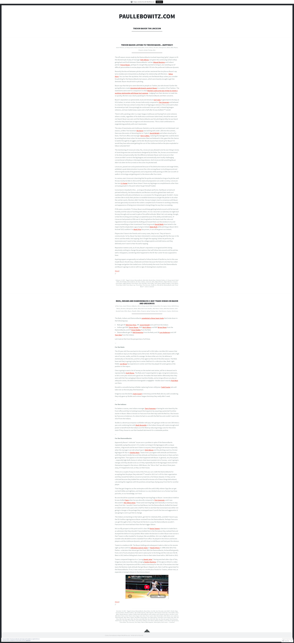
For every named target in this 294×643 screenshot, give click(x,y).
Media (168, 47)
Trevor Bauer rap (130, 285)
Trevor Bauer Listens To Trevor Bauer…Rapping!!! (147, 45)
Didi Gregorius (138, 332)
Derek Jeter (148, 559)
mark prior (148, 282)
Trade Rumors (162, 311)
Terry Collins (144, 136)
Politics (138, 311)
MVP (165, 308)
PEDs (125, 311)
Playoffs (134, 311)
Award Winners (120, 47)
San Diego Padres (152, 617)
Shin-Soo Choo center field (137, 619)
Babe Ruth (153, 227)
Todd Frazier (165, 387)
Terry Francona (150, 408)
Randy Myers (155, 548)
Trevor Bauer (125, 65)
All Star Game (118, 306)
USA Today (137, 622)
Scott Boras (130, 373)
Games (147, 47)
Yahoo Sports (157, 622)
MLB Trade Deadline (146, 308)
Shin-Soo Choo (131, 325)
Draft (135, 47)
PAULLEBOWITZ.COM (147, 16)
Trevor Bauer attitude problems (155, 620)
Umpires (169, 311)
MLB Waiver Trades (158, 308)
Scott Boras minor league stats (165, 617)
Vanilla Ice (153, 285)
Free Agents (164, 306)
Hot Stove (156, 47)
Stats (154, 50)
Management (162, 47)
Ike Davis (140, 131)
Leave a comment (149, 286)
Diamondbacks (131, 282)
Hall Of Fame (175, 306)
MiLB (172, 47)
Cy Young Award (129, 47)
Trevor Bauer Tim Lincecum (143, 285)
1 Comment (171, 622)
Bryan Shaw (162, 327)
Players (176, 47)
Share (117, 271)
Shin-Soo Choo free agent (162, 619)
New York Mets (143, 283)
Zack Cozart (137, 394)
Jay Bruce (123, 364)
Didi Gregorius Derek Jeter (161, 612)
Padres (132, 617)
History (151, 47)
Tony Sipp (118, 335)
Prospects (141, 50)
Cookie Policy (28, 640)
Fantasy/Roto (140, 47)
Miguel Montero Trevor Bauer (130, 283)
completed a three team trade (153, 318)
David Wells (159, 224)
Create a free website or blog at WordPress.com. (117, 635)
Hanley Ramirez (150, 562)
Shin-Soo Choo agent (124, 619)
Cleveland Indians (160, 280)
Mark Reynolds (141, 425)
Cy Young (124, 183)
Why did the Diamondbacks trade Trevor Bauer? (159, 285)
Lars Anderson (164, 332)
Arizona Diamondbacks (136, 280)
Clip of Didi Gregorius (140, 612)
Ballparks (134, 306)
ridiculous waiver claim (139, 548)
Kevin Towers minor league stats (133, 616)
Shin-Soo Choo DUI (150, 619)
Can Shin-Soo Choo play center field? (160, 611)
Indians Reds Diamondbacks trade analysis (144, 614)
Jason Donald (145, 325)
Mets (153, 282)
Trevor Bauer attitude (141, 620)
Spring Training (148, 50)
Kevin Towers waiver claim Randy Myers (153, 616)
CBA (138, 306)
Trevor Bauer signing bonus (171, 620)
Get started (159, 1)
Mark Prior (137, 229)
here (127, 500)
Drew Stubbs (136, 330)
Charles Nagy (134, 452)
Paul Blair (174, 380)
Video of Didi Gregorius (147, 622)
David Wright (154, 133)
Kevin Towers (121, 616)
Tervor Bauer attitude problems (163, 283)
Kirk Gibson (144, 60)
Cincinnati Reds (120, 612)
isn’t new (157, 100)
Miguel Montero (159, 62)
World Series (175, 311)
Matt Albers (146, 327)
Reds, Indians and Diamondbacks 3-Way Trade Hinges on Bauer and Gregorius (147, 302)
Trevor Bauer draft (121, 285)
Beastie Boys (152, 280)
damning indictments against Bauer (143, 88)
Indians (143, 282)
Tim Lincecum (164, 102)
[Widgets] (147, 630)
